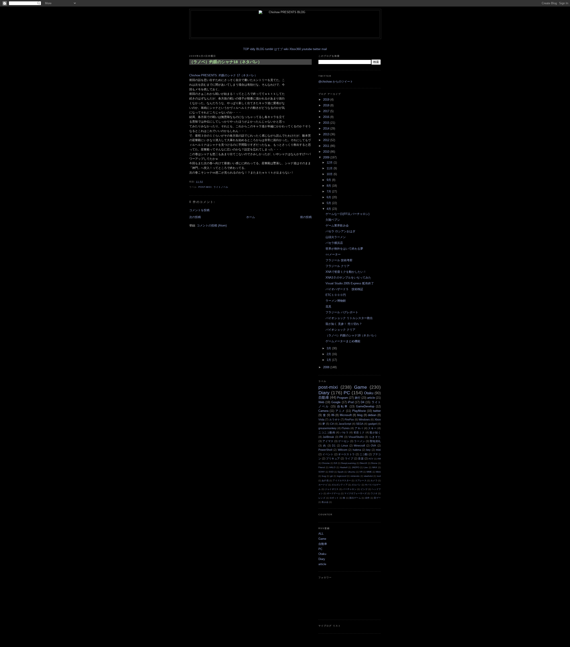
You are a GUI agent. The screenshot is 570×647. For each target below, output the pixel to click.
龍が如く (375, 432)
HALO (332, 467)
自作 (367, 498)
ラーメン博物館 (336, 300)
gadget (372, 423)
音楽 (361, 458)
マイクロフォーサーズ (355, 493)
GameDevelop (365, 406)
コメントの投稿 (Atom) (212, 225)
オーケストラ (346, 454)
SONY (321, 472)
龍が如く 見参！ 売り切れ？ (344, 324)
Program (342, 397)
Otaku (368, 393)
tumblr (269, 49)
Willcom (342, 449)
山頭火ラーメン (336, 237)
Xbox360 (295, 49)
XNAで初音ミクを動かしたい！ (346, 271)
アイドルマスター (342, 480)
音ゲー (377, 498)
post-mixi (205, 187)
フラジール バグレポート (342, 312)
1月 (329, 360)
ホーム (250, 217)
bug (324, 476)
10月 (330, 174)
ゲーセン (343, 441)
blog (359, 415)
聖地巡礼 (375, 441)
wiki (286, 49)
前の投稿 (306, 217)
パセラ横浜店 (334, 243)
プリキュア (333, 458)
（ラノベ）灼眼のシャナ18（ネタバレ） (225, 62)
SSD (331, 472)
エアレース (360, 480)
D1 (334, 445)
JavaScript (344, 423)
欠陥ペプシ (333, 219)
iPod (351, 402)
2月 (329, 354)
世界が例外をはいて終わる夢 (344, 248)
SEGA (359, 423)
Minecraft (359, 445)
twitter (317, 49)
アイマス (327, 441)
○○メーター (333, 254)
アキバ (359, 428)
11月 (330, 168)
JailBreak (328, 436)
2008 (326, 367)
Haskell (343, 467)
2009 (326, 157)
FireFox (349, 419)
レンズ (321, 498)
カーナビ (323, 484)
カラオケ (334, 419)
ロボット (334, 498)
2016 (326, 117)
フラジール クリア (338, 266)
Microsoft (346, 415)
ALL (321, 533)
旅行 (357, 397)
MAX (374, 467)
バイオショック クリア (340, 329)
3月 (329, 348)
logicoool (341, 476)
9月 (329, 180)
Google (335, 402)
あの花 (325, 480)
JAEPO (355, 467)
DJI (335, 463)
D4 (362, 402)
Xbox (378, 419)
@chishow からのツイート (335, 81)
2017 (326, 111)
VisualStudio (356, 436)
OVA (373, 445)
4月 (329, 208)
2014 (326, 128)
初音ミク (359, 432)
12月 (330, 162)
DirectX (363, 463)
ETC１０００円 (336, 295)
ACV (370, 458)
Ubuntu (351, 472)
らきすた (375, 436)
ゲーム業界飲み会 (337, 225)
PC (347, 392)
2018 (326, 105)
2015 (326, 122)
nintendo (355, 476)
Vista (321, 419)
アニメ (340, 410)
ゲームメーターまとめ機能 (343, 341)
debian (372, 415)
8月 (329, 185)
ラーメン (359, 441)
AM (379, 458)
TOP (246, 49)
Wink (378, 472)
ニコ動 (364, 454)
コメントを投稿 (199, 210)
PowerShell (325, 449)
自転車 (342, 406)
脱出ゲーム (355, 498)
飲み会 (325, 502)
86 (332, 415)
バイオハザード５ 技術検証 (344, 289)
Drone (374, 463)
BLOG (260, 49)
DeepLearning (348, 463)
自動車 (323, 397)
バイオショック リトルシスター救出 (349, 318)
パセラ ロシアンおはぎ (340, 231)
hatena (357, 449)
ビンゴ (364, 489)
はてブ (278, 49)
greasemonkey (327, 428)
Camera (323, 410)
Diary (324, 392)
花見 (328, 306)
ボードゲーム (333, 493)
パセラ (344, 432)
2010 (326, 151)
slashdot (368, 476)
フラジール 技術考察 (339, 260)
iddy (252, 49)
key (368, 449)
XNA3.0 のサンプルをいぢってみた (348, 277)
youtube (307, 49)
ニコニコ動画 (326, 432)
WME (369, 472)
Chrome (326, 463)
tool (379, 476)
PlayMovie (359, 410)
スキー (372, 428)
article (371, 397)
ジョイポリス (332, 489)
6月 (329, 197)
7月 (329, 191)
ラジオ (374, 493)
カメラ (373, 480)
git (331, 476)
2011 (326, 146)
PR (341, 436)
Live (366, 467)
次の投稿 (195, 217)
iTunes (345, 428)
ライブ (349, 458)
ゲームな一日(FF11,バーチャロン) (347, 214)
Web (321, 402)
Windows (364, 419)
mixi (378, 449)
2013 (326, 134)
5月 (329, 203)
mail (324, 49)
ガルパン (356, 484)
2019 (326, 99)
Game (360, 387)
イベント (327, 454)
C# (332, 423)
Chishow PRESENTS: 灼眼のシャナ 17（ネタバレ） (223, 75)
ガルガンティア (340, 484)
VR (360, 472)
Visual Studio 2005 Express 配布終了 (350, 283)
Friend (321, 467)
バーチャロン (349, 489)
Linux (344, 445)
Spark (341, 472)
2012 (326, 140)
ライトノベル (221, 187)
